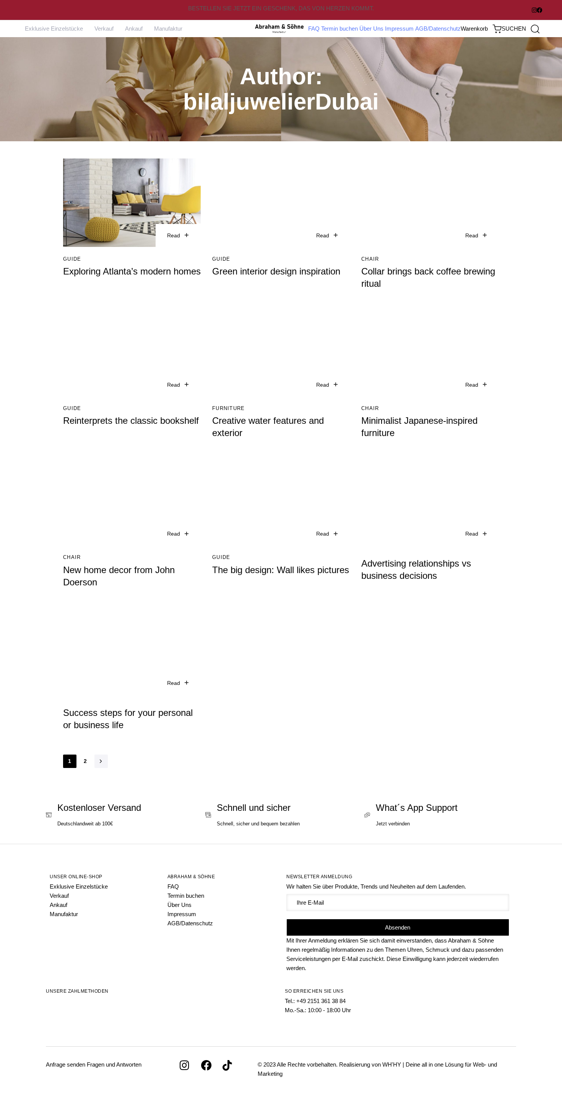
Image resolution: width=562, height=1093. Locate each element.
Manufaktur (168, 28)
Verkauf (104, 28)
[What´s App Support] (440, 815)
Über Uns (371, 28)
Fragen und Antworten (114, 1064)
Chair (370, 259)
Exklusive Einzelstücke (54, 28)
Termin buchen (339, 28)
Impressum (399, 28)
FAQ (314, 28)
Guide (72, 259)
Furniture (228, 408)
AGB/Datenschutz (438, 28)
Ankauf (134, 28)
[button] (520, 28)
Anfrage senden (65, 1064)
